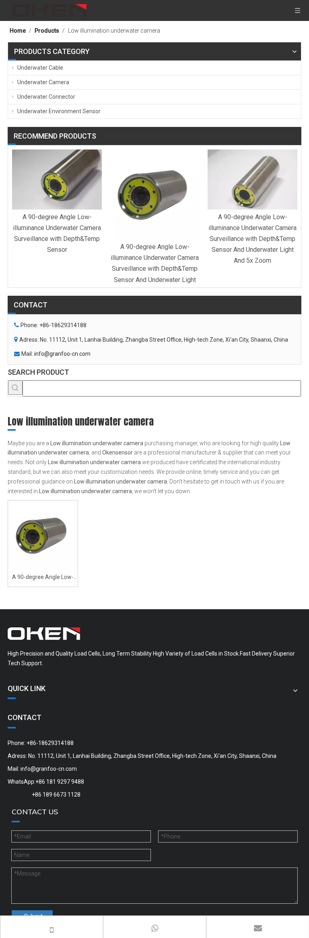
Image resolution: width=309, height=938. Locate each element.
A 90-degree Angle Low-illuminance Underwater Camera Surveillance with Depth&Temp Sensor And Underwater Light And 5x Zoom (252, 239)
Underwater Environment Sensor (58, 111)
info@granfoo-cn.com (62, 354)
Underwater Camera (42, 82)
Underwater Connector (45, 96)
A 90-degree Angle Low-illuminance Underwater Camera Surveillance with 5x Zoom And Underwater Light (43, 578)
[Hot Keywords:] (15, 387)
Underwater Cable (39, 67)
